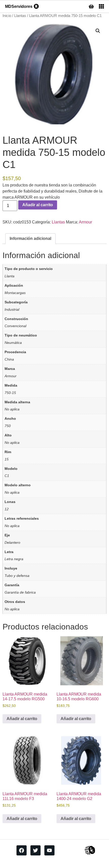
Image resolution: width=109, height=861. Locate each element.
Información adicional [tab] (30, 238)
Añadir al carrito (37, 205)
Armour (85, 222)
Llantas (20, 16)
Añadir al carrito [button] (22, 719)
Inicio (7, 16)
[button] (97, 30)
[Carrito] (91, 6)
